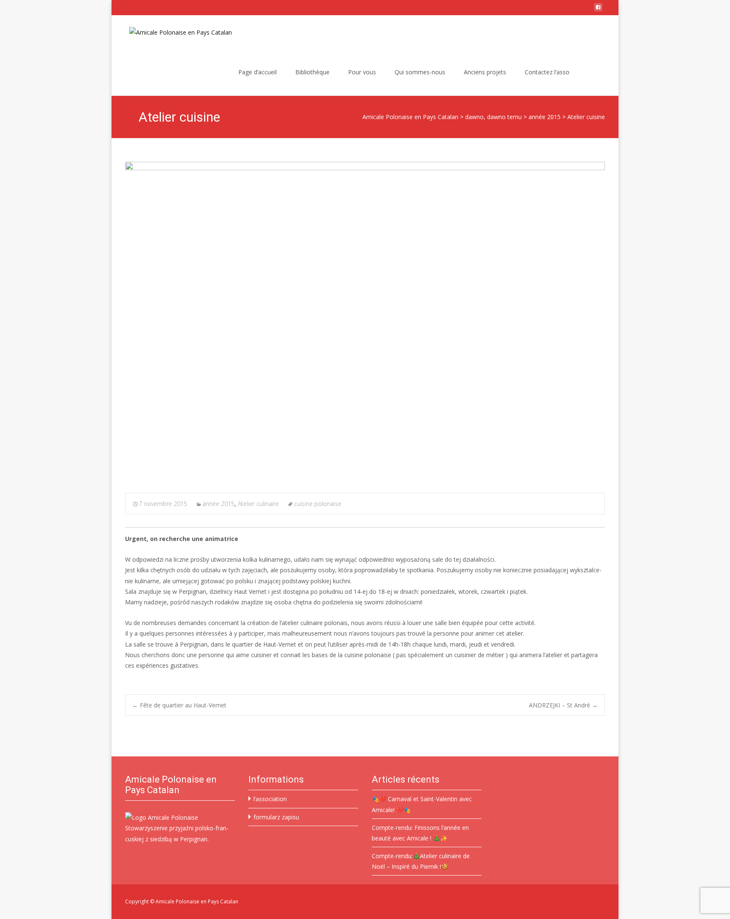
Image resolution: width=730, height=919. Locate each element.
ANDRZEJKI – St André (563, 705)
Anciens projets (485, 72)
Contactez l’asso (547, 72)
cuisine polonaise (317, 504)
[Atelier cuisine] (365, 322)
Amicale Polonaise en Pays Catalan (410, 117)
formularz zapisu (276, 817)
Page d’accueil (257, 72)
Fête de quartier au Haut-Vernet (179, 705)
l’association (270, 799)
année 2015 (544, 117)
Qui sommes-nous (420, 72)
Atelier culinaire (258, 504)
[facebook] (598, 10)
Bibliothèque (312, 72)
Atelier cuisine (586, 117)
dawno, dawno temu (493, 117)
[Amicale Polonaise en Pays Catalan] (174, 32)
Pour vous (362, 72)
